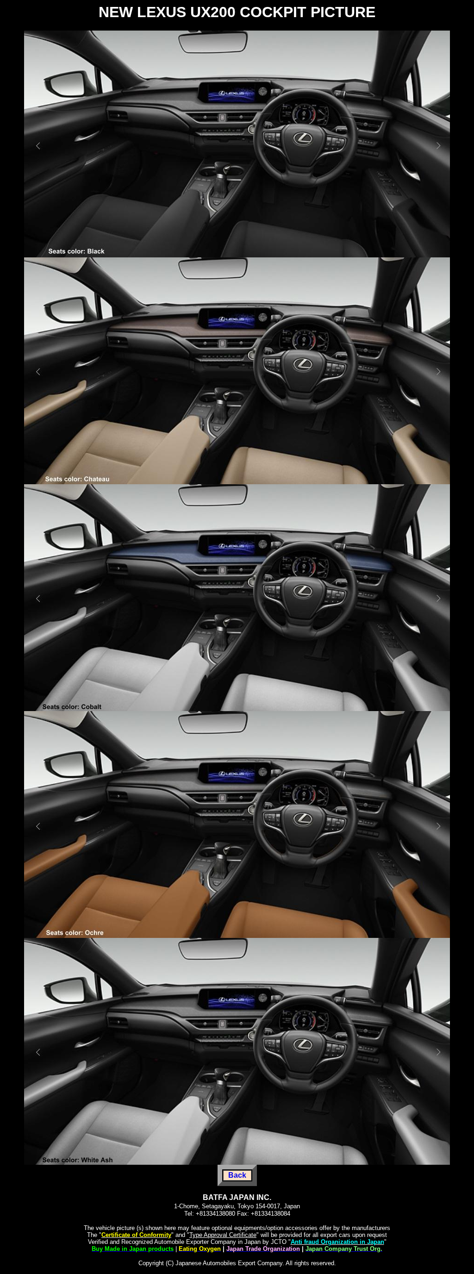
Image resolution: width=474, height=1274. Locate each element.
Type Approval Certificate (222, 1234)
